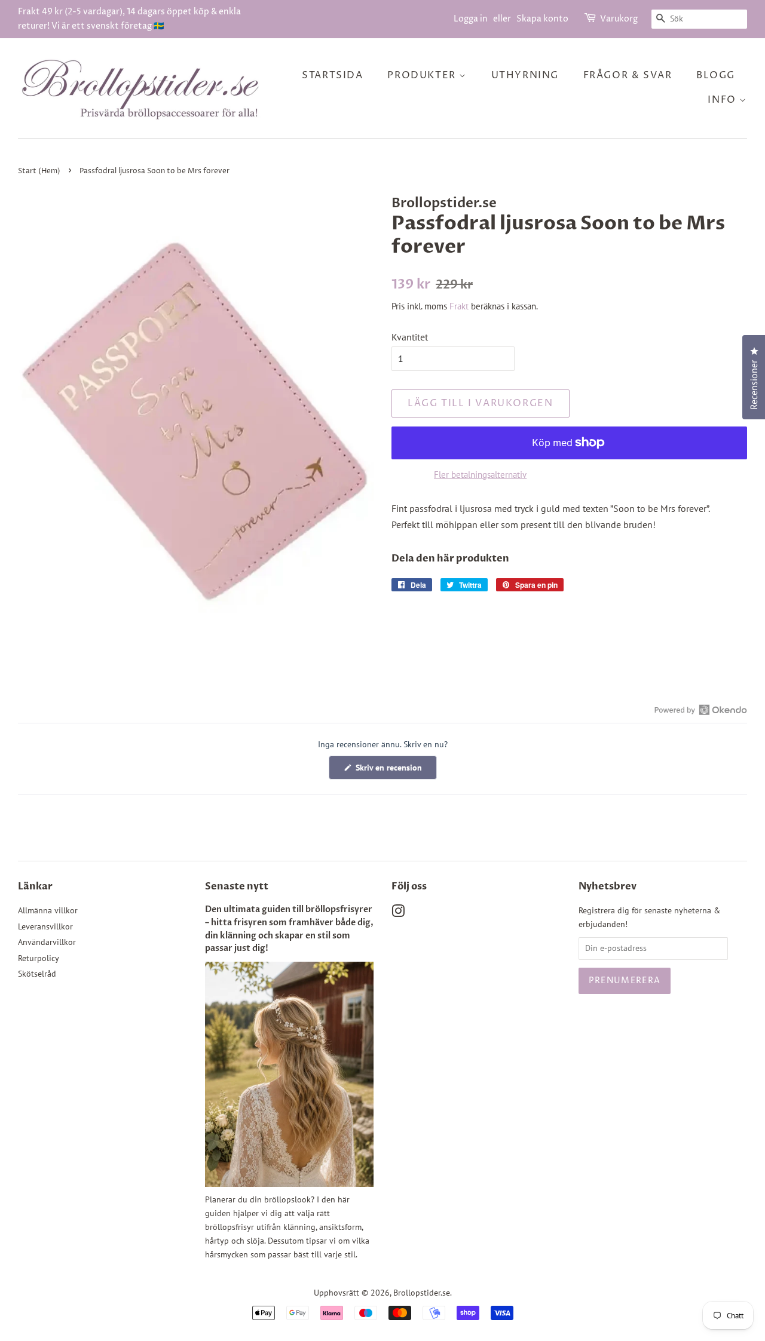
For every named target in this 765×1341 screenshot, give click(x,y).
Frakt (459, 306)
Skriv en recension (395, 771)
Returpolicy (38, 958)
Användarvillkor (47, 942)
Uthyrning (525, 75)
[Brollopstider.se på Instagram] (398, 913)
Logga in (471, 18)
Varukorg (619, 18)
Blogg (715, 75)
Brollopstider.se (421, 1292)
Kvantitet (409, 337)
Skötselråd (37, 973)
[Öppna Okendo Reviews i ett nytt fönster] (700, 710)
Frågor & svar (627, 75)
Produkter (423, 75)
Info (723, 99)
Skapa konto (542, 18)
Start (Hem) (39, 171)
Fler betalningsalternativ (480, 474)
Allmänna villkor (48, 910)
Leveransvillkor (45, 926)
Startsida (332, 75)
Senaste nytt (236, 886)
